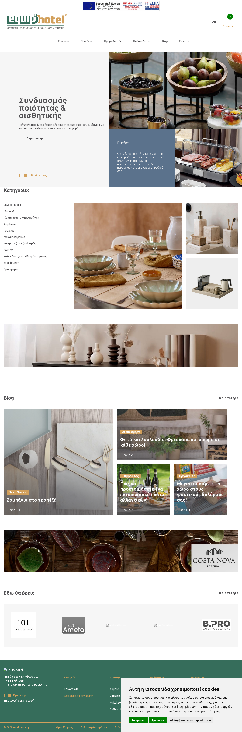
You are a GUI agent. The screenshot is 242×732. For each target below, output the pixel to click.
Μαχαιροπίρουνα (14, 237)
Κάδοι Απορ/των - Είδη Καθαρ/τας (25, 256)
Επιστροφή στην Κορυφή (19, 700)
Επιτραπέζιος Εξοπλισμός (20, 243)
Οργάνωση (187, 476)
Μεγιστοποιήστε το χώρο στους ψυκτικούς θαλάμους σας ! (200, 492)
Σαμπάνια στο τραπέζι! (31, 500)
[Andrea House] (116, 625)
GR (214, 22)
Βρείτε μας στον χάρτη (78, 695)
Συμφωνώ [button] (138, 720)
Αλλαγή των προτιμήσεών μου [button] (190, 720)
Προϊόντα (87, 41)
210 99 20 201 (17, 684)
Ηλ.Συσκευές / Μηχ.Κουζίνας (21, 217)
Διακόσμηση (11, 262)
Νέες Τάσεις (18, 492)
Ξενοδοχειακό (12, 204)
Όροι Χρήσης (64, 727)
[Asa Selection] (163, 625)
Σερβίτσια (10, 224)
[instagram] (9, 695)
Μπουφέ (9, 211)
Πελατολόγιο (141, 41)
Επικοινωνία (187, 41)
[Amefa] (73, 624)
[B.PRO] (216, 624)
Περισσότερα (35, 138)
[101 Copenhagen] (23, 624)
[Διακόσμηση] (121, 345)
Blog (165, 41)
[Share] (27, 510)
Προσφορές (11, 269)
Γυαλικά (9, 230)
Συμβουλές (130, 476)
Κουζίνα (9, 249)
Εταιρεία (63, 41)
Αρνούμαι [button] (157, 720)
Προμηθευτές (113, 41)
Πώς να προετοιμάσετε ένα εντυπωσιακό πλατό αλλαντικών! (142, 492)
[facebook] (4, 695)
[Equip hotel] (37, 22)
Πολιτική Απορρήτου (94, 727)
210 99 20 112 (37, 684)
